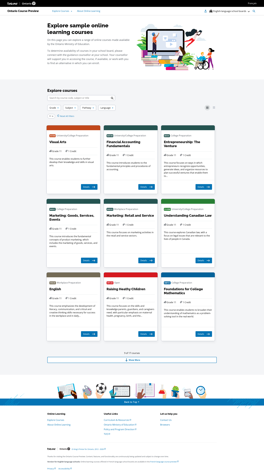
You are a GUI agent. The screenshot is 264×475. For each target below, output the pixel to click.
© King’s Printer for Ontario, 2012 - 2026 (88, 449)
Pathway (86, 107)
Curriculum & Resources (116, 420)
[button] (227, 11)
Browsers (165, 424)
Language (106, 107)
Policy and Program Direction (119, 429)
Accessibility (64, 468)
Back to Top (130, 402)
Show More (134, 360)
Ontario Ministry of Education (119, 424)
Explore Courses (55, 420)
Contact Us (166, 420)
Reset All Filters (67, 116)
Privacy (50, 468)
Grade (53, 107)
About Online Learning (59, 424)
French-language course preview (163, 461)
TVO (106, 434)
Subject (69, 107)
